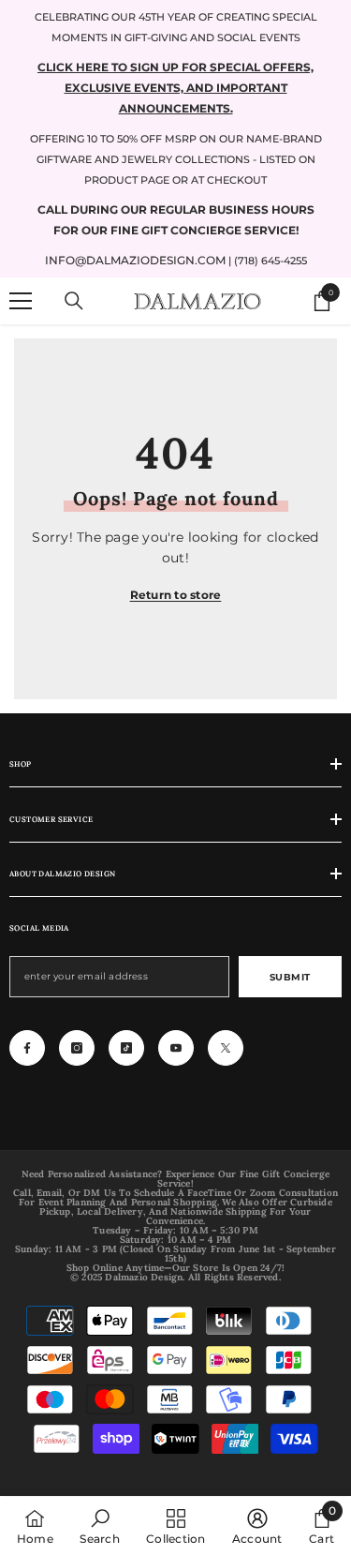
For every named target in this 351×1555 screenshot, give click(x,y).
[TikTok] (126, 1048)
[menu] (20, 301)
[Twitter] (225, 1048)
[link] (99, 1526)
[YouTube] (176, 1048)
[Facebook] (27, 1048)
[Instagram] (77, 1048)
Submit (290, 977)
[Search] (74, 301)
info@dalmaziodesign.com (135, 260)
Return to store (176, 595)
